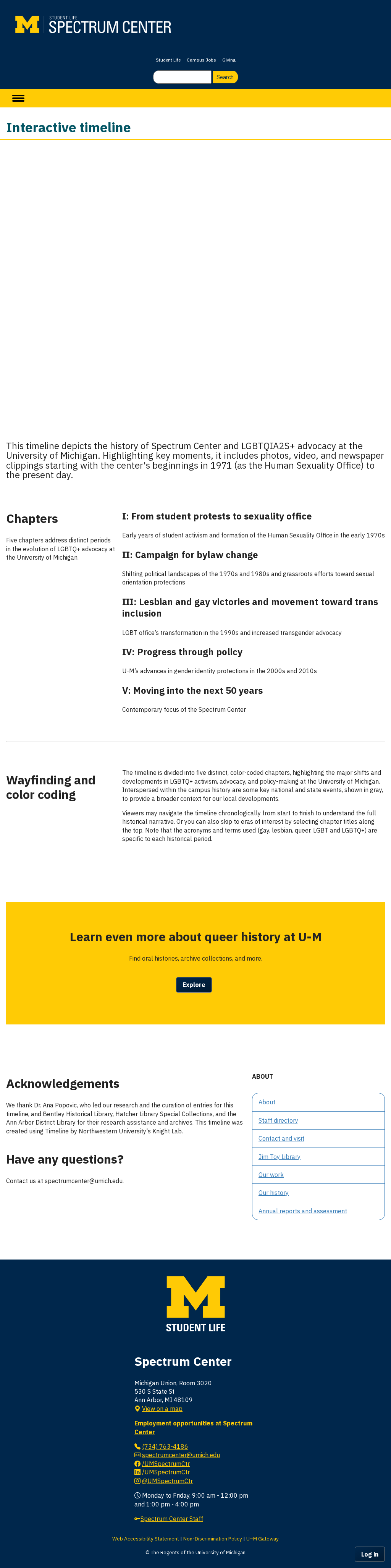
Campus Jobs (201, 60)
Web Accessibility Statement (145, 1538)
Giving (229, 60)
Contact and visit (281, 1138)
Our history (274, 1192)
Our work (271, 1174)
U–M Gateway (262, 1538)
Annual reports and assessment (303, 1211)
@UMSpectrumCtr (167, 1481)
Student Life (168, 60)
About (267, 1102)
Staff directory (278, 1120)
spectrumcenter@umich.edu (181, 1455)
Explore (194, 985)
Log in (369, 1554)
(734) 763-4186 (165, 1446)
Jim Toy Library (280, 1157)
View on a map (162, 1408)
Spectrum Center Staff (172, 1519)
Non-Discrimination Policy (212, 1538)
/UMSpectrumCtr (166, 1463)
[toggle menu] (18, 98)
